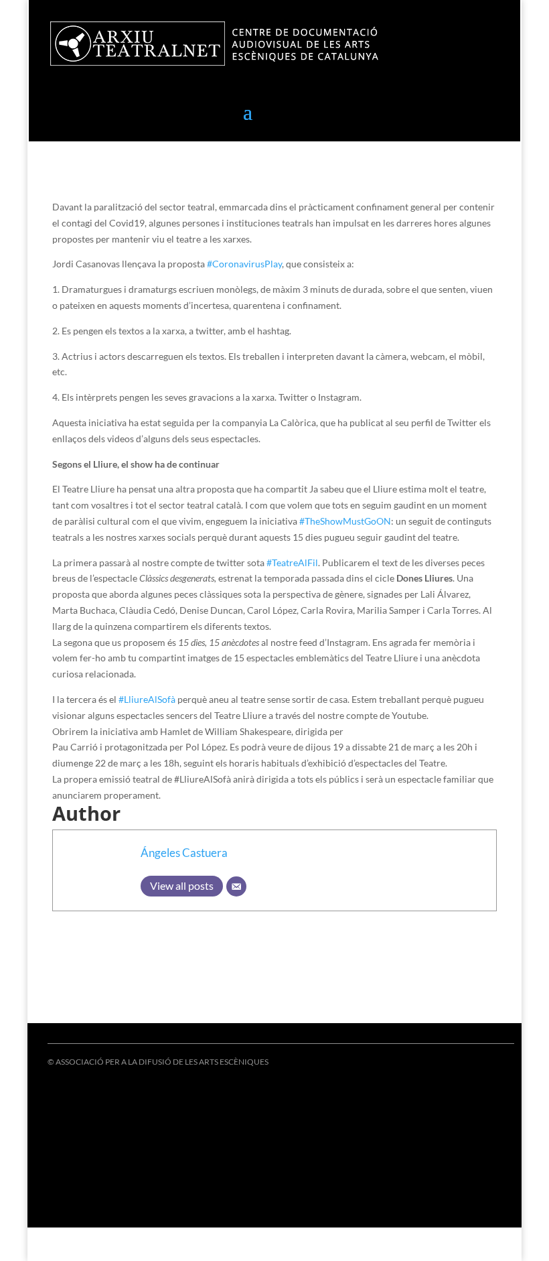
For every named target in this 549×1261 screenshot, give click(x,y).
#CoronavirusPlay (244, 263)
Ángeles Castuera (184, 853)
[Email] (236, 886)
